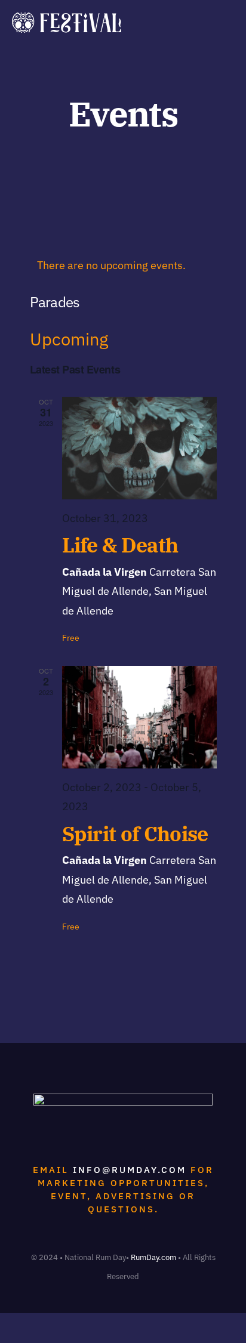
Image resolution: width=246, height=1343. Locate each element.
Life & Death (120, 545)
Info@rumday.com (129, 1169)
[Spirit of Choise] (139, 717)
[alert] (123, 265)
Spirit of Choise (135, 834)
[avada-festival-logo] (66, 17)
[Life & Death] (139, 448)
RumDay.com (153, 1257)
